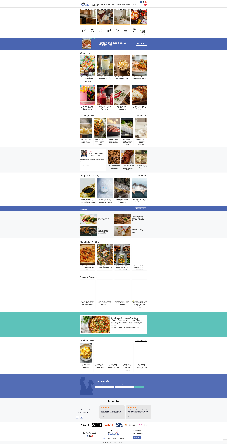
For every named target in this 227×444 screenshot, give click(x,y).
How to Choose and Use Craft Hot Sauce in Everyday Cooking (87, 302)
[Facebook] (141, 2)
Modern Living (104, 4)
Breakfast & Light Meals (84, 34)
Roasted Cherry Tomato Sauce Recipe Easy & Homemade (122, 302)
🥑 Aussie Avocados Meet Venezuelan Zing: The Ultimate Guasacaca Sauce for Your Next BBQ (139, 304)
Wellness (94, 5)
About (109, 438)
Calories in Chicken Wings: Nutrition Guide (99, 365)
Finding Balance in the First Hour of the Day (138, 231)
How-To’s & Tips (112, 4)
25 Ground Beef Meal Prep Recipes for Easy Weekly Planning (122, 267)
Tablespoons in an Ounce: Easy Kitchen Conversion (141, 142)
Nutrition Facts (135, 34)
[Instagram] (143, 2)
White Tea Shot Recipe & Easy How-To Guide (105, 77)
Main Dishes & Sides (109, 34)
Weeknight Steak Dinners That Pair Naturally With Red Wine (138, 219)
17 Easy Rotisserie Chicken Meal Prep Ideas (105, 266)
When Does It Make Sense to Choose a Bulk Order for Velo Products (105, 201)
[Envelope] (146, 2)
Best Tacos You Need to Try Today (104, 218)
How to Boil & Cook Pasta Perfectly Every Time (88, 267)
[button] (77, 417)
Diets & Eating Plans (92, 34)
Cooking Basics (121, 4)
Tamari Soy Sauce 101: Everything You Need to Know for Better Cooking (87, 201)
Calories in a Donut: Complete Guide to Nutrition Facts (113, 366)
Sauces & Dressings (117, 34)
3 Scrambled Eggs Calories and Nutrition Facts (86, 365)
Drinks (134, 4)
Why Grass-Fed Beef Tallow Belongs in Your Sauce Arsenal (104, 302)
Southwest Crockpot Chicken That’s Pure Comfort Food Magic (126, 319)
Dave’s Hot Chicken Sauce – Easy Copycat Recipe (139, 78)
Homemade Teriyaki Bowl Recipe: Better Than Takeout (139, 267)
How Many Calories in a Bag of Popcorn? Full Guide (122, 78)
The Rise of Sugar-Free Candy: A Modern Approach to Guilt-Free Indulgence (87, 79)
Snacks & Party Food (126, 34)
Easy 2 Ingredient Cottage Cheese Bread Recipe (139, 107)
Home (104, 438)
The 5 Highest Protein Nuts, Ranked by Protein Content (114, 167)
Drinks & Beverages (105, 9)
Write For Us (121, 438)
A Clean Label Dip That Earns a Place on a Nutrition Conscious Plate (128, 167)
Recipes (128, 4)
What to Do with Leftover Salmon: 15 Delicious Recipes (100, 142)
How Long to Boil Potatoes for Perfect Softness (86, 141)
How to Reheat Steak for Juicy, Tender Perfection (114, 141)
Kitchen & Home (95, 4)
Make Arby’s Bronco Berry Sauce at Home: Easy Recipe (105, 107)
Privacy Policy (121, 442)
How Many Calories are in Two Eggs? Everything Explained (127, 367)
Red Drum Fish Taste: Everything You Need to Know (139, 201)
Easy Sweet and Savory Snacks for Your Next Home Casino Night (103, 231)
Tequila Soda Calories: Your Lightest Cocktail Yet (141, 167)
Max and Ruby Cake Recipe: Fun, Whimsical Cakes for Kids (87, 107)
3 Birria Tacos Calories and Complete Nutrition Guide (141, 366)
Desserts (101, 34)
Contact (114, 438)
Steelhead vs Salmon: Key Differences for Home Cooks (122, 201)
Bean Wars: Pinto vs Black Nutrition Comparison (122, 107)
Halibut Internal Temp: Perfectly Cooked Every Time (127, 142)
